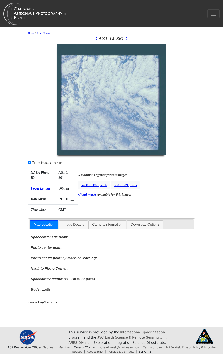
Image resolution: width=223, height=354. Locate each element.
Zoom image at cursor (46, 162)
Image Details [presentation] (73, 224)
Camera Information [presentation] (107, 224)
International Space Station (142, 332)
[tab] (44, 224)
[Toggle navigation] (213, 13)
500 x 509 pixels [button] (125, 185)
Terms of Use (152, 347)
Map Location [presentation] (44, 224)
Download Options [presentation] (145, 224)
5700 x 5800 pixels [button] (94, 185)
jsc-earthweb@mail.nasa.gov (119, 347)
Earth (40, 289)
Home (31, 33)
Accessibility (95, 351)
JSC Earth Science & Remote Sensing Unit (132, 337)
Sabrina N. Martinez (57, 347)
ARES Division (79, 342)
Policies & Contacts (121, 351)
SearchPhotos (43, 33)
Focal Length (40, 188)
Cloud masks (87, 194)
